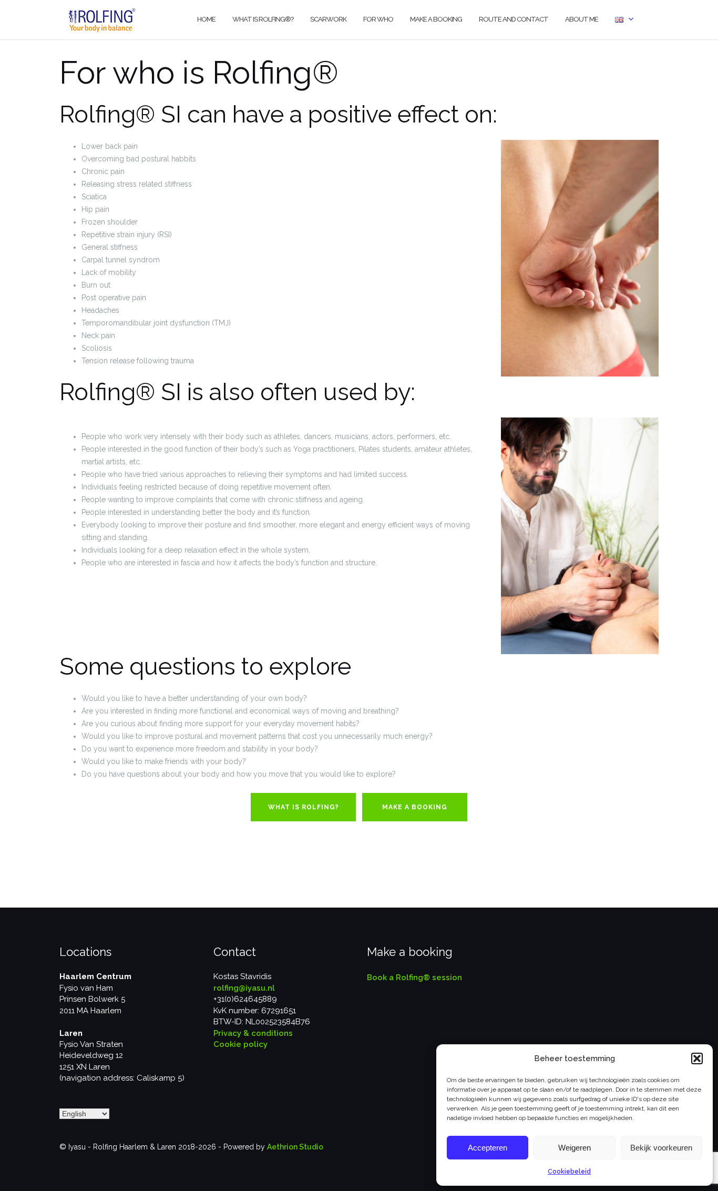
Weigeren (574, 1147)
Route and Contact (513, 19)
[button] (697, 1058)
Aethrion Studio (295, 1147)
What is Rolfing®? (262, 19)
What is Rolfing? (303, 807)
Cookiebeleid (569, 1171)
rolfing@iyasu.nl (244, 988)
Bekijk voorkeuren (661, 1147)
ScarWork (328, 19)
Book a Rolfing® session (414, 977)
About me (581, 19)
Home (206, 19)
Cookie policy (240, 1044)
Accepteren (487, 1147)
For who (378, 19)
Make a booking (436, 19)
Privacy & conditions (253, 1033)
